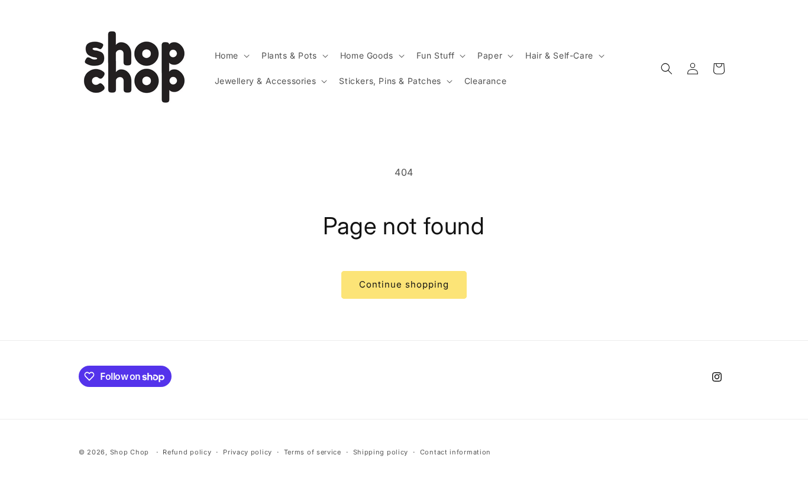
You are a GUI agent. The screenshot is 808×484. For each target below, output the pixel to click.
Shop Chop (129, 452)
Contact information (455, 452)
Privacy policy (247, 452)
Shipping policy (381, 452)
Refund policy (187, 452)
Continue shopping (404, 284)
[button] (231, 55)
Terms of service (312, 452)
